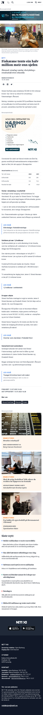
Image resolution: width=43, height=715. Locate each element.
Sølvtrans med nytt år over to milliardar (18, 565)
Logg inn (30, 2)
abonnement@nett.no (18, 678)
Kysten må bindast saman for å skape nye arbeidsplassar (19, 576)
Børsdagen (7, 591)
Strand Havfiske (7, 402)
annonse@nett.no (14, 676)
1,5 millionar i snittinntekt (12, 288)
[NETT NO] (4, 2)
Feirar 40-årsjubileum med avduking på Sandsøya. (19, 568)
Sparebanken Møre (10, 528)
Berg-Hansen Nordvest (12, 447)
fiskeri (25, 402)
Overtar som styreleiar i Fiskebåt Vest (17, 338)
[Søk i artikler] (12, 2)
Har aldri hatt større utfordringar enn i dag (19, 553)
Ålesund (18, 402)
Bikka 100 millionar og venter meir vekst (19, 603)
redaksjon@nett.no (16, 674)
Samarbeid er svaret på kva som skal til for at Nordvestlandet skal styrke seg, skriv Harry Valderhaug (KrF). (21, 583)
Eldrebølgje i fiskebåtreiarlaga (14, 228)
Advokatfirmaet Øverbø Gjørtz (15, 488)
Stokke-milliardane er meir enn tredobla (19, 541)
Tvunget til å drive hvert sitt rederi (16, 375)
